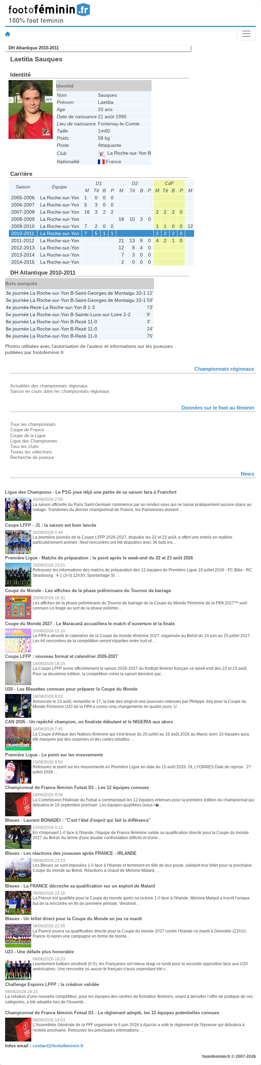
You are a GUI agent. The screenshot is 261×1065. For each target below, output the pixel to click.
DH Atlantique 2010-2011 (33, 47)
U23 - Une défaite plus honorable (39, 951)
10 (132, 219)
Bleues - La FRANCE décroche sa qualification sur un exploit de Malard (80, 886)
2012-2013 (23, 247)
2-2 (126, 314)
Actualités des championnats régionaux (49, 385)
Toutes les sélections (31, 451)
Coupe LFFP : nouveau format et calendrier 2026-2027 (61, 656)
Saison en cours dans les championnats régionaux (59, 391)
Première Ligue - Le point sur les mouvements (54, 754)
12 (190, 226)
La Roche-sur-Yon (59, 197)
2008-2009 (23, 219)
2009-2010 (23, 226)
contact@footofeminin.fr (58, 1045)
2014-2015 (23, 262)
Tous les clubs (24, 446)
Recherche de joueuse (32, 457)
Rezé (35, 307)
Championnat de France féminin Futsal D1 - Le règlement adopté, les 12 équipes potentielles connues (112, 1012)
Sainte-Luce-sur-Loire (98, 314)
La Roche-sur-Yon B (128, 153)
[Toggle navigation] (246, 34)
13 (132, 240)
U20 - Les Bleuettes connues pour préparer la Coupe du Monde (71, 689)
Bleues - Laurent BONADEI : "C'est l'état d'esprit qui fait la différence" (78, 820)
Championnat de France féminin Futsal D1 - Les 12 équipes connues (77, 787)
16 (87, 212)
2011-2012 (22, 240)
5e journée (17, 314)
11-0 (92, 321)
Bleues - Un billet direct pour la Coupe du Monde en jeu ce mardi (73, 918)
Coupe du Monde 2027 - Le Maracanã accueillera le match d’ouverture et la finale (90, 623)
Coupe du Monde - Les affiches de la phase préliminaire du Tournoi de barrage (88, 590)
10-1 (141, 293)
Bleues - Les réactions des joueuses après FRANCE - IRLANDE (71, 853)
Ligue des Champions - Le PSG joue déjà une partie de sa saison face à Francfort (90, 492)
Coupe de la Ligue (28, 435)
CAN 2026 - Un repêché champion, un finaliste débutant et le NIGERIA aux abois (89, 721)
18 (121, 219)
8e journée (17, 321)
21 (121, 240)
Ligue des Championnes (33, 441)
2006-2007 (23, 204)
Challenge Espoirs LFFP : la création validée (52, 984)
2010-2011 (22, 233)
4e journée (17, 307)
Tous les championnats (33, 424)
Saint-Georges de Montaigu (105, 293)
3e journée (17, 293)
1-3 (91, 307)
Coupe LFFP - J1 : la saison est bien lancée (50, 525)
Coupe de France (27, 429)
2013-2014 (23, 255)
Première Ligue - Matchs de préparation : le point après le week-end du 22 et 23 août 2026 (99, 557)
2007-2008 (23, 212)
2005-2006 (23, 197)
